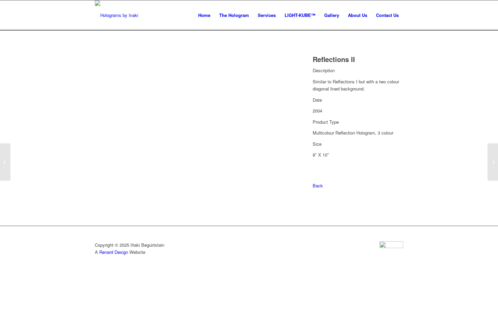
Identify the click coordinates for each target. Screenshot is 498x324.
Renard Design (113, 252)
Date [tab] (317, 100)
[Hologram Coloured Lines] (5, 162)
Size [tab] (317, 144)
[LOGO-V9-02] (116, 15)
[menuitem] (204, 15)
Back (318, 185)
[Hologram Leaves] (492, 162)
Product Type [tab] (326, 122)
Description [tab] (324, 70)
